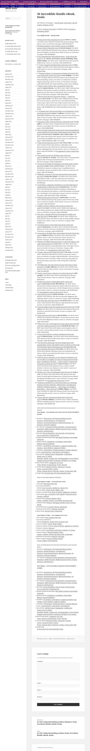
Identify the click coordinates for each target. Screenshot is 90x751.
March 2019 (8, 166)
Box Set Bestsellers (49, 433)
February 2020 (9, 137)
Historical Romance (65, 423)
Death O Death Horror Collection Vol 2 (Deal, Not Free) (55, 273)
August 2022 (8, 87)
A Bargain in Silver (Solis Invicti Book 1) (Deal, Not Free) (55, 122)
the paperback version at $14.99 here (51, 292)
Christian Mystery (71, 450)
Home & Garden (57, 492)
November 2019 (9, 145)
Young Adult (69, 471)
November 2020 (9, 113)
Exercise (64, 465)
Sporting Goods (68, 500)
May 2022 (7, 95)
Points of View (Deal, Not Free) (47, 143)
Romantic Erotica (65, 429)
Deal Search (67, 23)
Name (39, 683)
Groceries (49, 488)
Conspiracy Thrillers (67, 446)
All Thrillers (47, 446)
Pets (66, 488)
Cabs (61, 490)
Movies (56, 507)
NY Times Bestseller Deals (62, 473)
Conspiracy (52, 462)
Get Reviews (83, 1)
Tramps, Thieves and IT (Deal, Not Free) (50, 252)
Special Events (49, 511)
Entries (8, 285)
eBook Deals (11, 8)
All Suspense (56, 446)
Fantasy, (44, 471)
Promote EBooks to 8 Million (10, 1)
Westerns (56, 471)
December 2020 (9, 111)
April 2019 (7, 163)
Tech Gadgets (60, 494)
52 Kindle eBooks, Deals (11, 51)
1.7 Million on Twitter (69, 1)
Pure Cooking (72, 460)
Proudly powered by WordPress (45, 747)
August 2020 (8, 121)
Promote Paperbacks (29, 1)
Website (39, 697)
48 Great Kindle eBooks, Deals (13, 49)
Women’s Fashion (51, 498)
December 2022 (9, 77)
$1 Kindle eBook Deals (11, 260)
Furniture (73, 492)
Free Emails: (5, 6)
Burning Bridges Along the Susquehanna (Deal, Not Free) (56, 307)
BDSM (58, 429)
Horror (50, 471)
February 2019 (9, 168)
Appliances (66, 492)
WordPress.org (9, 290)
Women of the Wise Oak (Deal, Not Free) (50, 40)
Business (54, 509)
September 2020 (9, 119)
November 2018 (9, 176)
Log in (7, 282)
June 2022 (7, 92)
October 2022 (8, 82)
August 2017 (8, 213)
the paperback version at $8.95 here (67, 151)
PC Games (50, 507)
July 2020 (7, 124)
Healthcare (56, 488)
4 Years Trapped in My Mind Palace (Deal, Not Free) (55, 65)
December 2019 (9, 142)
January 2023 (8, 74)
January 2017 (8, 232)
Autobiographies (63, 458)
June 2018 (7, 190)
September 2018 (9, 182)
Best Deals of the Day (50, 484)
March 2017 (8, 226)
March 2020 (8, 134)
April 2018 (7, 195)
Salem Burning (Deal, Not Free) (48, 197)
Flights (57, 490)
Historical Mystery (48, 444)
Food (43, 488)
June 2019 (7, 158)
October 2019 (8, 147)
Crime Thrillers (48, 448)
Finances (49, 502)
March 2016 (8, 245)
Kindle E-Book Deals (10, 263)
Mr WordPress (9, 64)
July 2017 (7, 216)
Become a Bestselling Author (49, 1)
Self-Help (64, 460)
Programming (51, 465)
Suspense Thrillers (60, 448)
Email (39, 690)
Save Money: (5, 4)
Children (45, 500)
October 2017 (8, 208)
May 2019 (7, 161)
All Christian (48, 450)
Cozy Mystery (59, 441)
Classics (61, 471)
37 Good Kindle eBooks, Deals (12, 54)
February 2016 (9, 247)
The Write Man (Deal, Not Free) (48, 300)
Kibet (51, 638)
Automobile (58, 500)
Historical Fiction (51, 467)
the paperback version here (57, 250)
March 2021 (8, 103)
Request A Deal (48, 25)
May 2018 (7, 192)
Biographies (59, 454)
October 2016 (8, 239)
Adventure (61, 467)
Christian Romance (59, 450)
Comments (9, 287)
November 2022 (9, 79)
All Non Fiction (50, 454)
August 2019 (8, 153)
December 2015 (9, 250)
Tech (46, 494)
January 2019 (8, 171)
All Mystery (50, 441)
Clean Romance (46, 452)
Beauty (62, 488)
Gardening (57, 460)
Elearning (61, 509)
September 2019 (9, 150)
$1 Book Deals (49, 473)
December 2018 (9, 174)
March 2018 (8, 197)
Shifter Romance (50, 429)
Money (76, 458)
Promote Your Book (49, 29)
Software (46, 496)
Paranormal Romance (51, 423)
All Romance (48, 418)
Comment (40, 661)
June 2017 (7, 218)
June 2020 (7, 126)
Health (46, 458)
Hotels (53, 490)
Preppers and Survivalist (45, 460)
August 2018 (8, 184)
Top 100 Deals (59, 23)
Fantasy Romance (49, 420)
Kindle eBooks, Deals (10, 43)
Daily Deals (58, 511)
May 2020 (7, 129)
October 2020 (8, 116)
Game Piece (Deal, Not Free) (46, 315)
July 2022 (7, 90)
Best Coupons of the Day (53, 517)
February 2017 (9, 229)
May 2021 (7, 98)
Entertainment (52, 541)
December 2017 (9, 205)
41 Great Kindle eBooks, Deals (13, 46)
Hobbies (44, 541)
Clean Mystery (64, 452)
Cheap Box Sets (54, 435)
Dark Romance (48, 431)
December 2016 (9, 234)
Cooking (51, 458)
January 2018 (8, 203)
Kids (75, 471)
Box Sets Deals (60, 433)
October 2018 (8, 179)
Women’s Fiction (47, 469)
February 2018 (9, 200)
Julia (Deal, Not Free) (44, 294)
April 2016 (7, 242)
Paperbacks (63, 507)
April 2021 (7, 100)
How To (44, 456)
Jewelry (51, 500)
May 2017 (7, 221)
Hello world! (18, 64)
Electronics (50, 530)
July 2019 (7, 155)
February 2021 (9, 105)
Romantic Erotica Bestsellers (55, 427)
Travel (71, 458)
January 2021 (8, 108)
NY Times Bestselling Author (12, 265)
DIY (56, 458)
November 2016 (9, 237)
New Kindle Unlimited (63, 437)
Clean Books (56, 452)
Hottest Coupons (52, 538)
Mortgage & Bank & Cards (61, 502)
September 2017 (9, 211)
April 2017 (7, 224)
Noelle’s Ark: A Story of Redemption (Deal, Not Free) (54, 372)
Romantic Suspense (50, 425)
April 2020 (7, 132)
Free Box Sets (44, 435)
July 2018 (7, 187)
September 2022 (9, 84)
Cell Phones (52, 494)
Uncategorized (9, 268)
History (44, 465)
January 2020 (8, 140)
